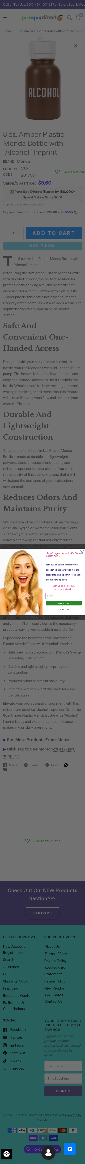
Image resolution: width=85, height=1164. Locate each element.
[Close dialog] (82, 552)
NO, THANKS (64, 610)
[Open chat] (70, 1149)
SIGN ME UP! (63, 603)
